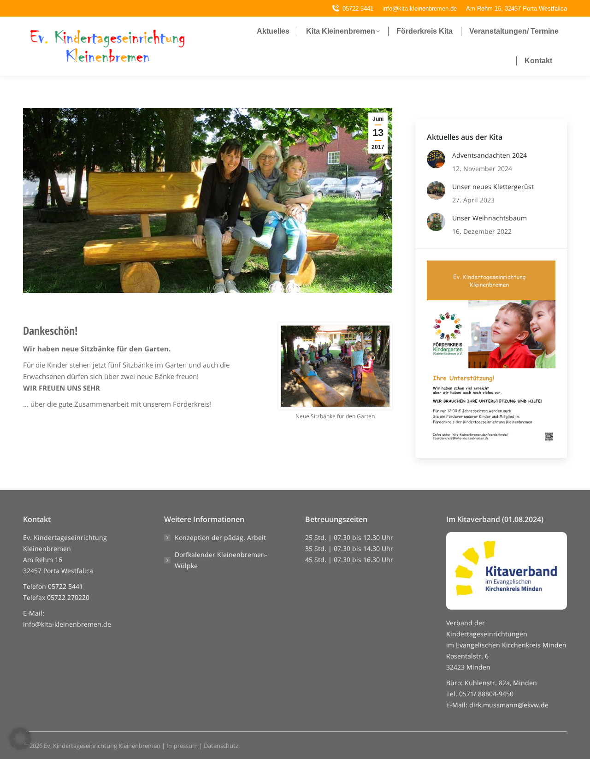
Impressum (182, 745)
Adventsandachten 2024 (489, 155)
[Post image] (436, 159)
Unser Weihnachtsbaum (489, 217)
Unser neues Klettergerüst (493, 186)
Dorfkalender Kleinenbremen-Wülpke (221, 560)
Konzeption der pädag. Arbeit (220, 537)
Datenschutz (221, 745)
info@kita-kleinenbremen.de (67, 624)
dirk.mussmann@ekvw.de (509, 704)
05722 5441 (357, 8)
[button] (20, 738)
